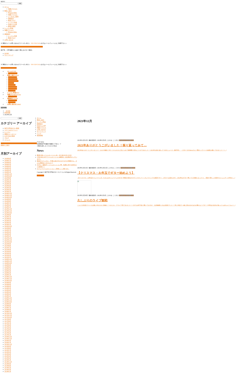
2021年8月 (7, 245)
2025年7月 (7, 180)
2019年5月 (7, 288)
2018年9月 (7, 303)
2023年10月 (8, 213)
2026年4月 (7, 166)
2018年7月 (7, 307)
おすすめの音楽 (9, 136)
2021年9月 (7, 243)
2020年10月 (8, 263)
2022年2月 (7, 234)
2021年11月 (8, 240)
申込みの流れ (12, 13)
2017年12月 (8, 313)
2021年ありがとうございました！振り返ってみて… (112, 145)
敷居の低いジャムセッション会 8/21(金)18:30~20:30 (54, 155)
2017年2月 (7, 333)
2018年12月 (8, 298)
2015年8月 (7, 348)
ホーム (6, 7)
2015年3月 (7, 356)
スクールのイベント (11, 130)
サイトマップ (8, 55)
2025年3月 (7, 187)
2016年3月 (7, 340)
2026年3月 (7, 168)
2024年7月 (7, 203)
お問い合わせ (8, 40)
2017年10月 (8, 317)
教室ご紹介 (8, 11)
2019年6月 (7, 286)
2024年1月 (7, 207)
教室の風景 (11, 26)
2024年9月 (7, 199)
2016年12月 (8, 336)
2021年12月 (8, 238)
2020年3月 (7, 271)
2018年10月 (8, 302)
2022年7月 (7, 230)
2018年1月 (7, 311)
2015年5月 (7, 352)
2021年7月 (7, 247)
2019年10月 (8, 280)
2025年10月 (8, 176)
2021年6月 (7, 249)
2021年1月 (7, 257)
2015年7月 (7, 350)
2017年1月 (7, 334)
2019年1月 (7, 296)
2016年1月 (7, 342)
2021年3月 (7, 253)
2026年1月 (7, 172)
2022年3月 (7, 232)
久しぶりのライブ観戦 (92, 200)
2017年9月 (7, 319)
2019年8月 (7, 284)
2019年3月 (7, 292)
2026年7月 (7, 160)
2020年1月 (7, 274)
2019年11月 (8, 278)
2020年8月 (7, 267)
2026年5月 (7, 164)
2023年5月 (7, 220)
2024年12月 (8, 193)
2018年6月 (7, 309)
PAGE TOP (40, 175)
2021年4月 (7, 251)
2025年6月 (7, 182)
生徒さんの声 (12, 24)
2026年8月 (7, 158)
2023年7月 (7, 216)
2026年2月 (7, 170)
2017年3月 (7, 331)
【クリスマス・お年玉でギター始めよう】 (106, 172)
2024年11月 (8, 195)
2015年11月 (8, 344)
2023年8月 (7, 214)
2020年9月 (7, 265)
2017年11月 (8, 315)
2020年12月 (8, 259)
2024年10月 (8, 197)
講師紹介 (11, 18)
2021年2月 (7, 255)
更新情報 (40, 135)
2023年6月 (7, 218)
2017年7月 (7, 323)
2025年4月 (7, 185)
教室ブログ (11, 20)
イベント (7, 140)
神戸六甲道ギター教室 (126, 140)
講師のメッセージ (10, 134)
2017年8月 (7, 321)
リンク (39, 133)
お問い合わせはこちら (9, 68)
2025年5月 (7, 183)
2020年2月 (7, 273)
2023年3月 (7, 222)
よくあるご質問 (13, 16)
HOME (6, 53)
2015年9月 (7, 346)
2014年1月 (7, 371)
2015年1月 (7, 360)
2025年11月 (8, 174)
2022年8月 (7, 228)
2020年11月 (8, 261)
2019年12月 (8, 276)
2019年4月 (7, 290)
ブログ (6, 138)
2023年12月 (8, 209)
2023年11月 (8, 211)
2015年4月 (7, 354)
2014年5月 (7, 367)
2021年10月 (8, 242)
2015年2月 (7, 358)
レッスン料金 (8, 28)
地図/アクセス (12, 9)
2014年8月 (7, 365)
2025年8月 (7, 178)
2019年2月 (7, 294)
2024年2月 (7, 205)
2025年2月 (7, 189)
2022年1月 (7, 236)
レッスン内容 (12, 22)
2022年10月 (8, 226)
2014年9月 (7, 364)
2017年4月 (7, 329)
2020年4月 (7, 269)
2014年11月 (8, 362)
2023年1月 (7, 224)
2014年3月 (7, 369)
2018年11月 (8, 300)
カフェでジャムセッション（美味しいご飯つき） (53, 169)
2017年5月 (7, 327)
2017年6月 (7, 325)
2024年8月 (7, 201)
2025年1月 (7, 191)
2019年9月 (7, 282)
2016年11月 (8, 338)
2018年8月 (7, 305)
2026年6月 (7, 162)
